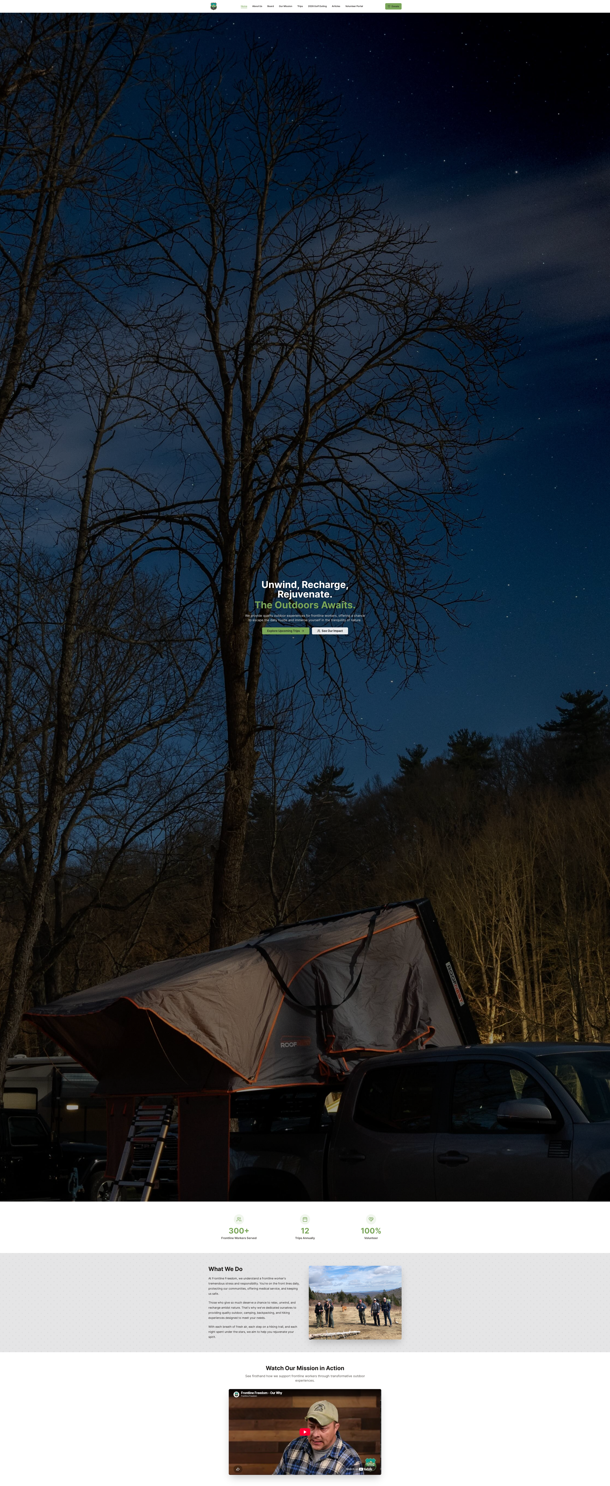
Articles (336, 6)
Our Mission (285, 6)
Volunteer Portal (354, 6)
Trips (300, 6)
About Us (257, 6)
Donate (395, 6)
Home (244, 6)
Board (270, 6)
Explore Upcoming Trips (283, 630)
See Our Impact (332, 630)
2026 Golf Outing (317, 6)
